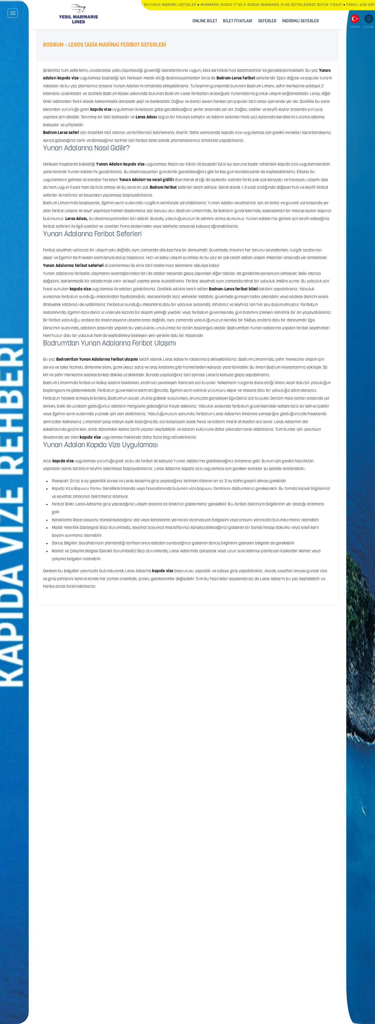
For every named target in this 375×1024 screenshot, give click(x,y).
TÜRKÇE (355, 27)
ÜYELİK (369, 27)
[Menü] (13, 13)
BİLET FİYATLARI (237, 21)
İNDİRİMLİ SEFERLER (300, 21)
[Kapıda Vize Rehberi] (14, 512)
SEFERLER (267, 21)
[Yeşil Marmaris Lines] (78, 13)
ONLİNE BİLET (204, 21)
